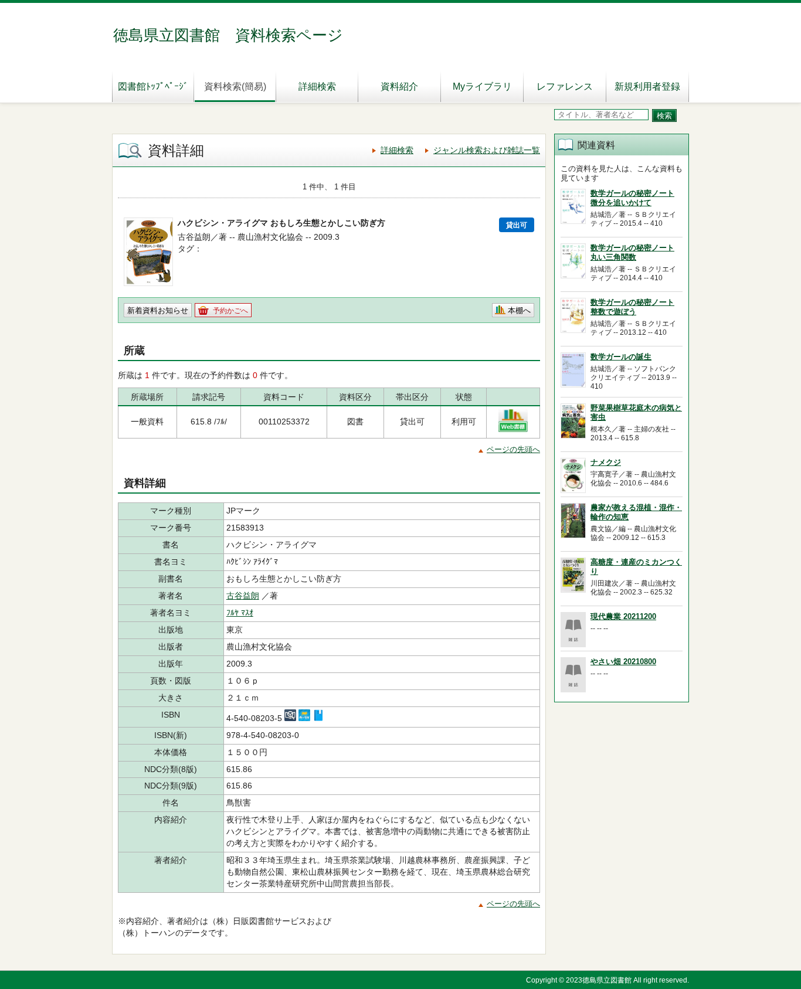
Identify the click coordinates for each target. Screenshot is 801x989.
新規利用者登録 (647, 86)
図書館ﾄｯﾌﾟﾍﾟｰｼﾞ (153, 86)
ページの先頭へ (513, 449)
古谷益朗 (242, 595)
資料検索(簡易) (235, 86)
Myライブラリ (482, 86)
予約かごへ (230, 311)
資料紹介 (399, 86)
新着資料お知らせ (157, 310)
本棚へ (519, 310)
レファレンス (565, 86)
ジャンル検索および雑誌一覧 (486, 150)
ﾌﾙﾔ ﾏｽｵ (239, 612)
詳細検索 (317, 86)
